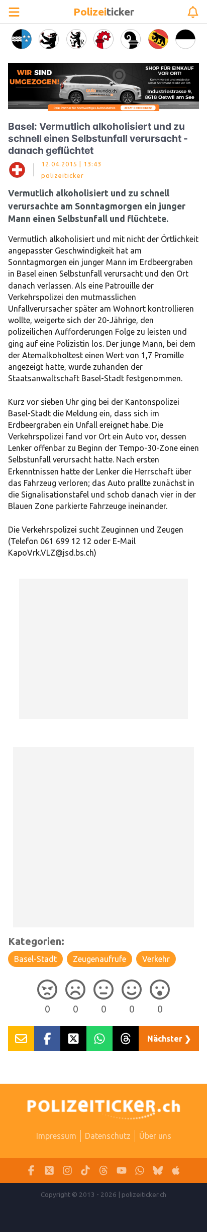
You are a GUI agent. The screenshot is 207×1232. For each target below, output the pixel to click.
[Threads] (103, 1170)
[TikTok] (85, 1170)
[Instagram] (67, 1170)
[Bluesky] (158, 1170)
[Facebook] (31, 1170)
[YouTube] (122, 1170)
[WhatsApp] (140, 1170)
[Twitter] (49, 1170)
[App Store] (176, 1170)
